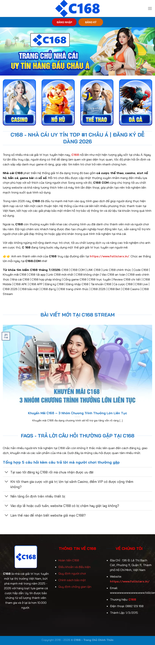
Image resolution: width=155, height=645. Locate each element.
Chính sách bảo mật (72, 580)
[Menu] (150, 8)
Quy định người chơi (72, 573)
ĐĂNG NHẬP (64, 22)
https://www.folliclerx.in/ (130, 581)
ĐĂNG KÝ (90, 22)
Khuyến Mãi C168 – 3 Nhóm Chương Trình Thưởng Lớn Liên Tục (77, 413)
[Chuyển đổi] (6, 472)
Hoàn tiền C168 (68, 560)
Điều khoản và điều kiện (74, 567)
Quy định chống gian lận (74, 586)
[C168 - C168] (77, 8)
